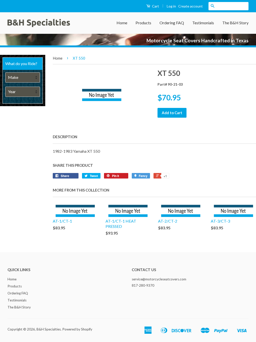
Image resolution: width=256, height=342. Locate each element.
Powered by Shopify (77, 329)
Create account (190, 6)
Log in (171, 6)
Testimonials (203, 22)
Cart (155, 6)
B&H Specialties (48, 329)
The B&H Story (235, 22)
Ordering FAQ (172, 22)
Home (121, 22)
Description (65, 136)
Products (143, 22)
